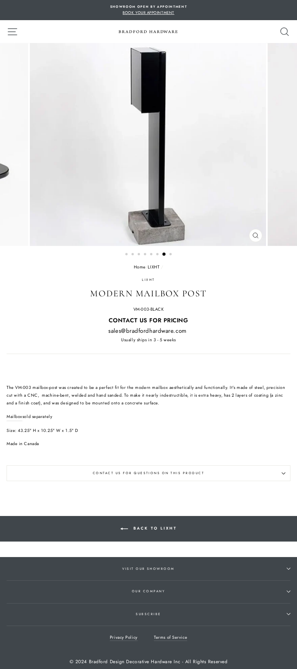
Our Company (148, 591)
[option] (148, 10)
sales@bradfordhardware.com (147, 331)
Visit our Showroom (148, 568)
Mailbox (14, 416)
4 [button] (146, 255)
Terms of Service (170, 637)
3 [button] (140, 255)
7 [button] (164, 254)
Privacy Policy (124, 637)
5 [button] (152, 255)
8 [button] (171, 255)
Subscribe (148, 614)
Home (139, 267)
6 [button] (158, 255)
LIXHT (153, 267)
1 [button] (127, 255)
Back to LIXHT (154, 528)
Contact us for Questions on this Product (148, 473)
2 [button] (133, 255)
